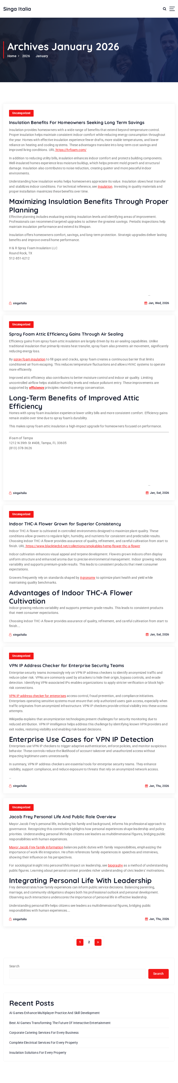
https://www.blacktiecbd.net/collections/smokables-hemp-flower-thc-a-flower (82, 546)
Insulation (105, 186)
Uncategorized (21, 113)
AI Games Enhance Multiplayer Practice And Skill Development (54, 1013)
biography (115, 865)
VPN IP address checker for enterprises (37, 696)
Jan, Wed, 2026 (158, 303)
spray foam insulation (29, 359)
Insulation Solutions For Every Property (37, 1052)
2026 (26, 56)
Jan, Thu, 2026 (159, 786)
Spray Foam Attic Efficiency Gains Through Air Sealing (66, 334)
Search (14, 966)
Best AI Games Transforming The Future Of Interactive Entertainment (60, 1023)
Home (11, 56)
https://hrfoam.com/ (70, 150)
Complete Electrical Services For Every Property (43, 1042)
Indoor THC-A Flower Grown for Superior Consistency (65, 524)
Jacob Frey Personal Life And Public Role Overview (62, 816)
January (42, 56)
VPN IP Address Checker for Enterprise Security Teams (66, 665)
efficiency (36, 387)
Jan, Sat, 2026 (159, 492)
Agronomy (87, 577)
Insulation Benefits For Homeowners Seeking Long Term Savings (76, 122)
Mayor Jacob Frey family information (36, 847)
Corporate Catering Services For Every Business (44, 1032)
